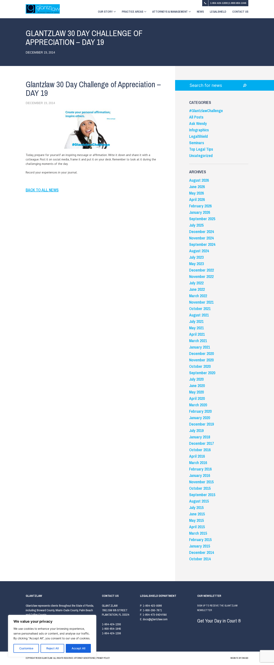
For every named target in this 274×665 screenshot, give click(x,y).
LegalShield (218, 11)
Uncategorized (201, 155)
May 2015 (196, 520)
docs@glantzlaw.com (155, 619)
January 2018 (199, 437)
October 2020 (200, 366)
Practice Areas (132, 11)
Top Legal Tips (201, 149)
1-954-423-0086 (152, 605)
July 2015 (196, 507)
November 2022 (201, 276)
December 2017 (201, 443)
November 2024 (201, 238)
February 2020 (200, 411)
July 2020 (196, 379)
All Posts (196, 117)
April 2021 (197, 334)
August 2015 (199, 501)
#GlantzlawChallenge (206, 110)
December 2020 (201, 353)
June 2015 (197, 514)
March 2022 (198, 295)
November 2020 (201, 360)
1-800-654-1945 (237, 3)
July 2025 (196, 225)
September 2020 (202, 372)
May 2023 (196, 263)
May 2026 (196, 193)
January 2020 (199, 417)
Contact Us (240, 11)
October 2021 (200, 308)
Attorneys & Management (170, 11)
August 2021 (199, 315)
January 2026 (199, 212)
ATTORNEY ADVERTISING (84, 658)
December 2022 (201, 270)
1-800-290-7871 (152, 610)
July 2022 (196, 283)
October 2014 (200, 559)
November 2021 (201, 302)
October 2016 (200, 449)
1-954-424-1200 (219, 3)
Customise (26, 648)
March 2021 (198, 340)
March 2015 (198, 533)
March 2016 (198, 462)
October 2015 (200, 488)
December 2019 (201, 424)
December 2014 (201, 552)
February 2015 (200, 539)
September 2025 (202, 218)
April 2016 (197, 456)
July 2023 (196, 257)
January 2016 (199, 475)
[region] (52, 636)
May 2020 (196, 392)
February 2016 (200, 469)
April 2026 (197, 199)
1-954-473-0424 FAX (155, 614)
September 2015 (202, 494)
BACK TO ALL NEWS (42, 190)
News (200, 11)
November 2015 (201, 482)
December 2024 (201, 231)
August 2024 (199, 250)
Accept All (78, 648)
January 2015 (199, 546)
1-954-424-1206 (111, 633)
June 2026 (197, 186)
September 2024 (202, 244)
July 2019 (196, 430)
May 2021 (196, 327)
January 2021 (199, 347)
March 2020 (198, 405)
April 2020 (197, 398)
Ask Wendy (198, 123)
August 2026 (199, 180)
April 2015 (197, 526)
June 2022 (197, 289)
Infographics (199, 130)
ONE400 (245, 658)
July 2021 (196, 321)
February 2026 (200, 206)
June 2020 (197, 385)
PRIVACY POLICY (103, 658)
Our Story (105, 11)
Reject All (52, 648)
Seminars (196, 142)
